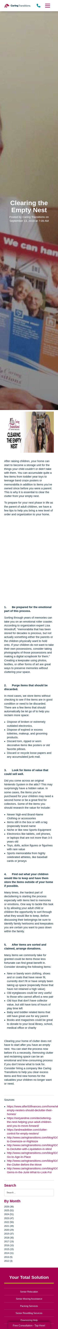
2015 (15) (9, 1249)
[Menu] (47, 6)
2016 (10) (9, 1245)
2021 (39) (9, 1226)
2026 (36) (9, 1206)
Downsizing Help (29, 1320)
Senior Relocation (29, 1291)
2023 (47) (9, 1218)
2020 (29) (9, 1229)
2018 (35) (9, 1237)
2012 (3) (8, 1261)
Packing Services (29, 1306)
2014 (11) (9, 1253)
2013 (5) (8, 1257)
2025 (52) (9, 1210)
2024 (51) (9, 1214)
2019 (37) (9, 1233)
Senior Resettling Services (29, 1313)
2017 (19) (9, 1241)
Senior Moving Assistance (29, 1298)
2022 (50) (9, 1222)
